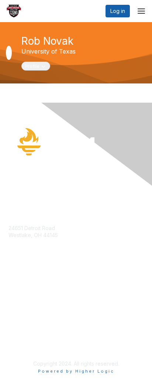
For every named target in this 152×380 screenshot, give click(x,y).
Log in (117, 11)
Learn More (22, 294)
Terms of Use (24, 345)
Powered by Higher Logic (76, 371)
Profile (37, 66)
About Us (19, 338)
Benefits (18, 286)
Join (13, 279)
